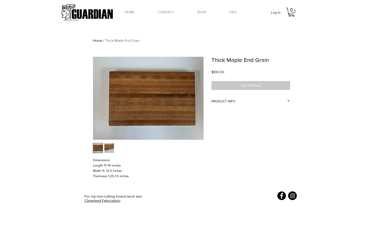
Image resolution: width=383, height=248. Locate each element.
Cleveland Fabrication (102, 200)
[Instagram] (292, 195)
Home (97, 40)
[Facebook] (281, 195)
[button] (202, 12)
